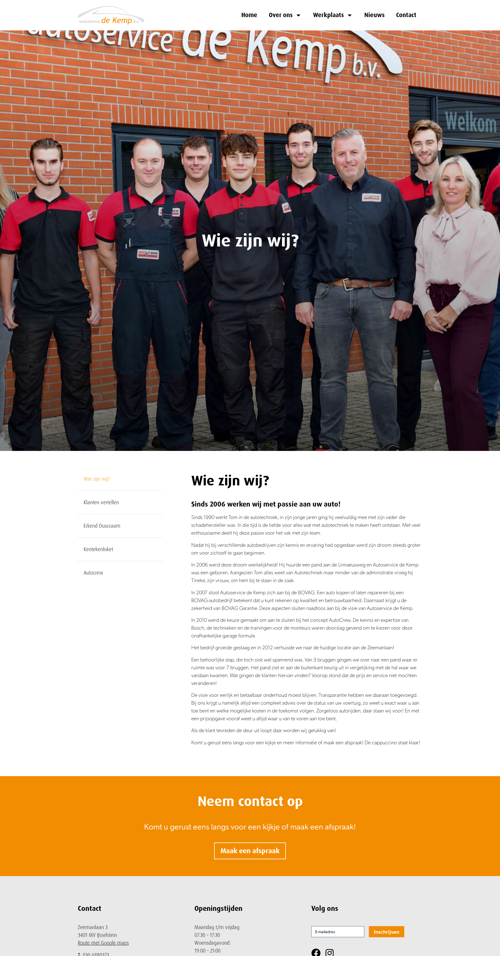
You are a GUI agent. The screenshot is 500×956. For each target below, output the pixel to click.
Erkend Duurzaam (102, 525)
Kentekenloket (98, 549)
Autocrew (93, 572)
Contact (406, 15)
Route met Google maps (103, 942)
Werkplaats (328, 15)
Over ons (281, 15)
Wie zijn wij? (97, 479)
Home (249, 15)
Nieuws (374, 15)
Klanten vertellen (101, 502)
